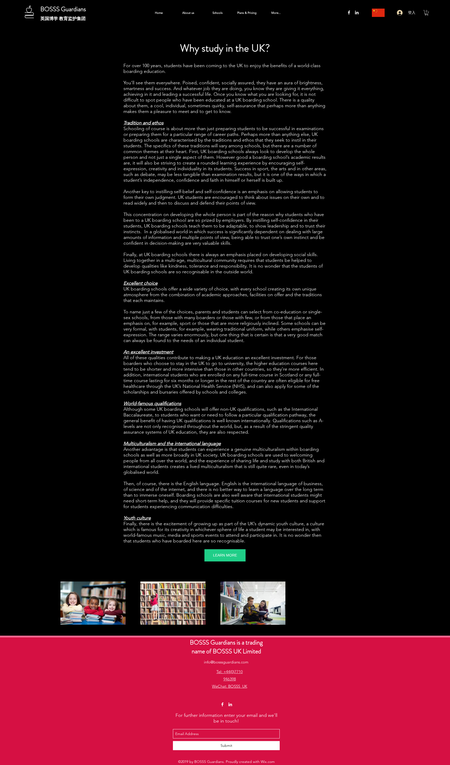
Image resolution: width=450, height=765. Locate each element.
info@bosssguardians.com (226, 662)
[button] (426, 12)
